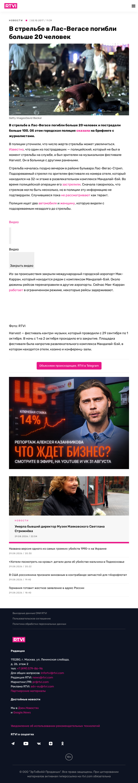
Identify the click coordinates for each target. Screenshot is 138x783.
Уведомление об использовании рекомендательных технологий (55, 726)
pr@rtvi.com (41, 682)
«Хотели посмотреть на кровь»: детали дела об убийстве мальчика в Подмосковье (66, 561)
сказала (83, 131)
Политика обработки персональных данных (39, 624)
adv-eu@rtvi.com (42, 686)
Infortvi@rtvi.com (52, 673)
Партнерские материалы (28, 691)
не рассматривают (75, 195)
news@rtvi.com (43, 677)
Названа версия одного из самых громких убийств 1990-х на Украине (58, 548)
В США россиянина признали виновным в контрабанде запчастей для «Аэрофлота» (68, 575)
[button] (134, 6)
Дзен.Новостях (28, 708)
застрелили (71, 184)
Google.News (22, 712)
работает (16, 290)
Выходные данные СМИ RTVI (30, 613)
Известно (16, 149)
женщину (67, 203)
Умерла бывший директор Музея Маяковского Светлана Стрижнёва (60, 529)
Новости (16, 20)
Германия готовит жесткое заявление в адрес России (46, 588)
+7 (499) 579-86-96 (30, 668)
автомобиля (47, 203)
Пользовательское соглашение (32, 618)
